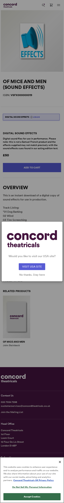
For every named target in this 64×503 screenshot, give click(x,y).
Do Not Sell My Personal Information (32, 487)
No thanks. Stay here (32, 274)
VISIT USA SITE (32, 266)
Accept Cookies (32, 496)
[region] (32, 480)
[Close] (60, 462)
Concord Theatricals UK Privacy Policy (33, 480)
